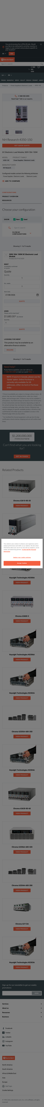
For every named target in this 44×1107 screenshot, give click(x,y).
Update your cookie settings (22, 557)
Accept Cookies (22, 563)
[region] (22, 553)
